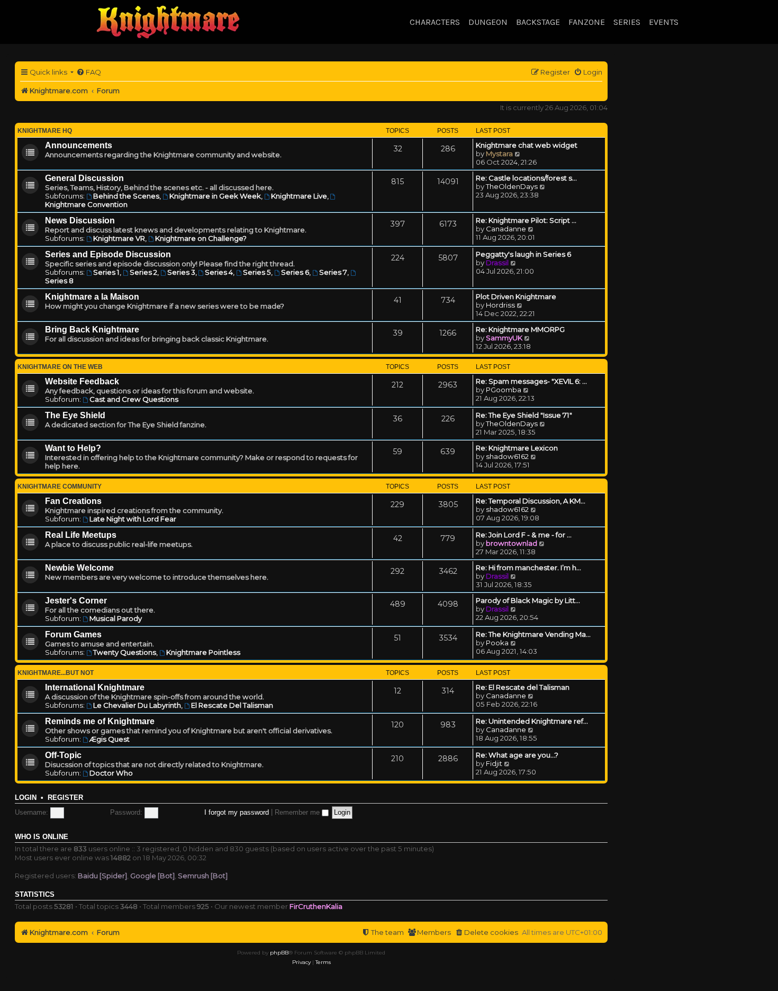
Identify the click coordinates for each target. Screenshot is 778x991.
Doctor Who (111, 773)
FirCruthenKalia (316, 906)
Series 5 (257, 272)
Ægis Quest (109, 739)
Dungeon (488, 22)
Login (26, 797)
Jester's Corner (76, 600)
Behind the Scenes (126, 196)
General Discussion (84, 178)
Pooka (497, 642)
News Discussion (80, 220)
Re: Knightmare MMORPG (520, 329)
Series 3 (181, 272)
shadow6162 (507, 456)
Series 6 (295, 272)
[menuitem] (88, 72)
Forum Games (73, 634)
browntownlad (511, 543)
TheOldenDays (512, 186)
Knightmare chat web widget (526, 145)
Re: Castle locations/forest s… (526, 178)
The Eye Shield (75, 415)
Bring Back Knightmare (92, 329)
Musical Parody (115, 618)
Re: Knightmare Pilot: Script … (526, 220)
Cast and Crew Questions (133, 399)
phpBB (279, 952)
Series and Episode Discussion (108, 254)
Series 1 (106, 272)
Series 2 (143, 272)
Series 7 (333, 272)
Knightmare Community (59, 486)
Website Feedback (82, 381)
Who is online (41, 837)
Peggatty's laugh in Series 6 (523, 254)
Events (664, 22)
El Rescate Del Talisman (232, 705)
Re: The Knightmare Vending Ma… (533, 634)
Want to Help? (73, 448)
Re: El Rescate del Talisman (522, 687)
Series (626, 22)
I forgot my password (236, 812)
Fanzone (586, 22)
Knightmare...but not (55, 673)
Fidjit (494, 763)
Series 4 (219, 272)
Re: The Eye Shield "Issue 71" (524, 415)
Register (65, 797)
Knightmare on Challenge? (201, 238)
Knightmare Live (299, 196)
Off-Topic (63, 755)
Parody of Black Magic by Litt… (528, 600)
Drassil (497, 262)
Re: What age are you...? (517, 755)
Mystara (499, 153)
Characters (435, 22)
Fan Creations (73, 501)
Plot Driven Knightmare (516, 296)
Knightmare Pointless (203, 652)
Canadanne (506, 228)
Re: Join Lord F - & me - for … (524, 534)
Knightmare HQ (44, 130)
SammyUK (504, 338)
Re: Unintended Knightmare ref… (532, 721)
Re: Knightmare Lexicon (517, 448)
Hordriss (500, 305)
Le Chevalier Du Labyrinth (137, 705)
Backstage (538, 22)
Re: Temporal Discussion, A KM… (530, 501)
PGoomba (503, 389)
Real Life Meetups (80, 534)
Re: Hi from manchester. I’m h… (528, 567)
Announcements (78, 145)
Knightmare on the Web (60, 367)
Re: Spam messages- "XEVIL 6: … (531, 381)
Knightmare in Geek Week (215, 196)
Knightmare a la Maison (92, 296)
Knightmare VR (119, 238)
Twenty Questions (124, 652)
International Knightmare (94, 687)
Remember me (298, 812)
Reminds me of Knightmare (100, 721)
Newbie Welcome (79, 567)
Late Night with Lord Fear (132, 519)
